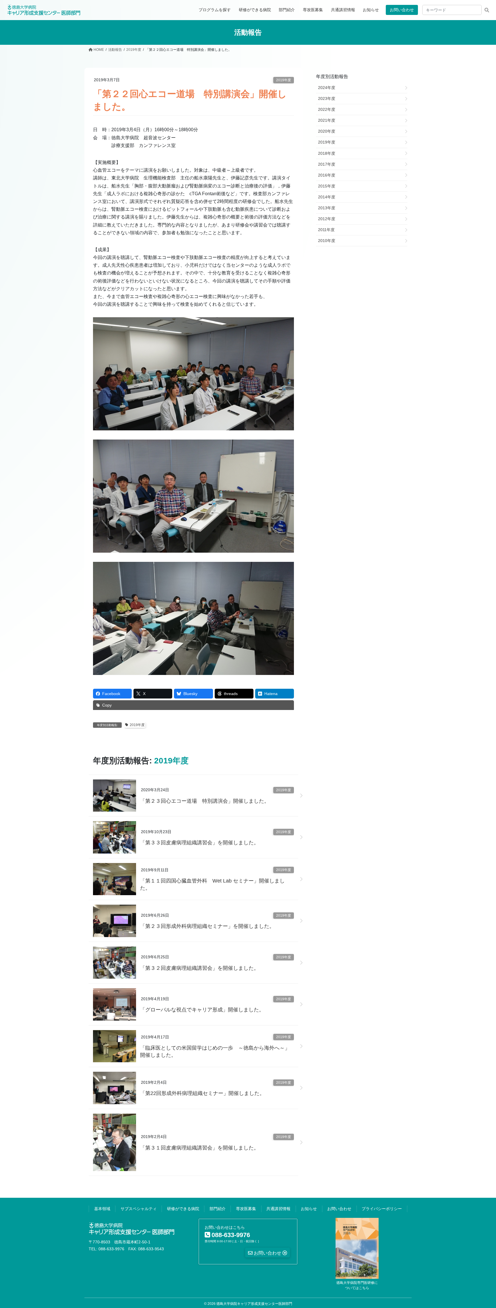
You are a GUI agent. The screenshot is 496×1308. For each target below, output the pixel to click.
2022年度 (326, 109)
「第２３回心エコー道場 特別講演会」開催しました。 (204, 801)
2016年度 (326, 175)
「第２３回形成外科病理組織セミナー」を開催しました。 (207, 926)
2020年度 (326, 131)
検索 (487, 10)
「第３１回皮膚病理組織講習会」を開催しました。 (199, 1148)
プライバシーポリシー (382, 1208)
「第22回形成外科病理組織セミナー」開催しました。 (202, 1093)
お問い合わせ (402, 9)
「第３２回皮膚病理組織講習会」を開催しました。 (199, 968)
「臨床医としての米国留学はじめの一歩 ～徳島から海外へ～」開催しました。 (215, 1051)
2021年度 (326, 120)
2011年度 (326, 229)
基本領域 (102, 1208)
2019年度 (283, 80)
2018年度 (326, 153)
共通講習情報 (278, 1208)
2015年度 (326, 186)
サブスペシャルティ (139, 1208)
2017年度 (326, 164)
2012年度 (326, 218)
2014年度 (326, 197)
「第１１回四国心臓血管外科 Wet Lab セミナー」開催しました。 (212, 884)
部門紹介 (218, 1208)
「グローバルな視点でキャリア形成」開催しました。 (202, 1010)
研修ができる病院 (183, 1208)
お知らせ (309, 1208)
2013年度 (326, 208)
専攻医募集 (246, 1208)
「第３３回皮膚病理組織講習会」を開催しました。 (199, 842)
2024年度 (326, 87)
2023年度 (326, 98)
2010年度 (326, 240)
